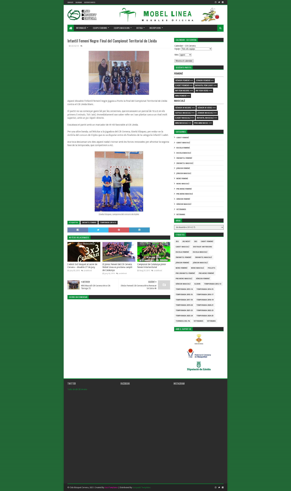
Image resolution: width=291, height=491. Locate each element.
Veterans (180, 214)
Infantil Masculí (184, 163)
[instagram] (215, 2)
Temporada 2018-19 (204, 300)
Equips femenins (100, 27)
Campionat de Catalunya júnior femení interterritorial (151, 266)
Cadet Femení (182, 138)
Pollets (211, 268)
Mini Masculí (182, 184)
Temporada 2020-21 (204, 305)
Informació (81, 27)
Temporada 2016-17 (204, 295)
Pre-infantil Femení (185, 273)
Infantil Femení (89, 222)
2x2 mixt (186, 241)
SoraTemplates (111, 487)
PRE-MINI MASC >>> (203, 123)
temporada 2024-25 (204, 316)
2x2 (177, 241)
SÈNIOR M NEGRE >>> (185, 108)
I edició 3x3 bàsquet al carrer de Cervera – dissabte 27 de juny (82, 266)
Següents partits (89, 2)
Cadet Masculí (183, 143)
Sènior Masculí (183, 204)
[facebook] (222, 2)
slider (197, 284)
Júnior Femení (183, 168)
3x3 (195, 241)
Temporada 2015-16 (184, 295)
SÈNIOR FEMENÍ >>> (184, 80)
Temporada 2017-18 (184, 300)
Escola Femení (183, 148)
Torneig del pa (183, 321)
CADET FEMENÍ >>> (183, 85)
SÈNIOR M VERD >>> (206, 108)
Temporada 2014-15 (108, 222)
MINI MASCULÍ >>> (183, 123)
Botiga (139, 27)
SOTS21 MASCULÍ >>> (185, 113)
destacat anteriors (202, 247)
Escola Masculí (183, 153)
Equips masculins (122, 27)
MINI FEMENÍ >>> (182, 96)
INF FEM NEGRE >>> (184, 91)
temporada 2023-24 (184, 316)
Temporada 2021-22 (184, 310)
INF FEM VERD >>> (204, 91)
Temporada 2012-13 (212, 284)
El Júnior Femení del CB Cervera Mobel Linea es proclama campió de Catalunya (117, 267)
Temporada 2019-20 (184, 305)
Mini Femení (182, 179)
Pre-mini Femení (184, 189)
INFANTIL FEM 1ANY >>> (206, 85)
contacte (70, 2)
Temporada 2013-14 (184, 289)
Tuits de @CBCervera (77, 389)
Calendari (78, 2)
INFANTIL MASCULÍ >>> (207, 118)
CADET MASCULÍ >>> (184, 118)
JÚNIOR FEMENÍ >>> (205, 80)
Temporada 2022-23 (204, 310)
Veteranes (181, 209)
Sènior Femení (183, 199)
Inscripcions (155, 27)
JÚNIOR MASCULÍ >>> (207, 113)
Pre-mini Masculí (184, 194)
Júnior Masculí (183, 173)
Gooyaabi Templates (141, 487)
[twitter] (219, 2)
